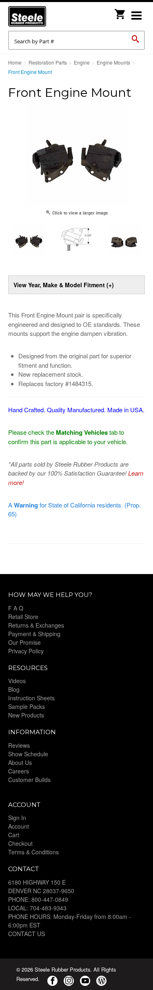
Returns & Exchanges (36, 625)
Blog (14, 689)
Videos (17, 681)
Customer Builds (29, 779)
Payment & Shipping (34, 634)
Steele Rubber (49, 16)
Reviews (19, 745)
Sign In (17, 817)
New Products (26, 715)
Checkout (20, 843)
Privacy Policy (26, 651)
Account (18, 826)
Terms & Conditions (33, 852)
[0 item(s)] (120, 11)
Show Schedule (28, 754)
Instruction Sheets (31, 698)
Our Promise (24, 642)
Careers (18, 771)
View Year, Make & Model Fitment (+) (63, 285)
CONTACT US (26, 934)
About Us (20, 762)
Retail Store (23, 616)
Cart (13, 835)
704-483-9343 (48, 908)
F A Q (15, 608)
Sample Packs (26, 706)
